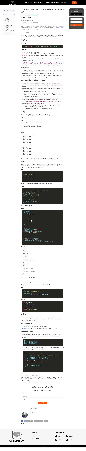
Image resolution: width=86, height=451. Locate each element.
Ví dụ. (5, 24)
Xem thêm (76, 14)
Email (59, 436)
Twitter (59, 439)
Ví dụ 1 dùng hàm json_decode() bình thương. (9, 26)
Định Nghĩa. (6, 15)
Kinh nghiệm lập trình (38, 2)
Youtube (70, 439)
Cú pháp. (6, 17)
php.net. (41, 375)
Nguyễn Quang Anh (33, 412)
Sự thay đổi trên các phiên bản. (8, 22)
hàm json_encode (59, 27)
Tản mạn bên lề (64, 2)
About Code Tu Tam (28, 2)
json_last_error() (26, 328)
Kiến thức (47, 2)
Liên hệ (33, 436)
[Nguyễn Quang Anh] (25, 415)
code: (8, 28)
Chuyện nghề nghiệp (55, 2)
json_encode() (25, 326)
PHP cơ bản (28, 17)
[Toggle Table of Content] (13, 14)
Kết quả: (8, 29)
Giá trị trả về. (8, 20)
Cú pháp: (7, 18)
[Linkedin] (10, 10)
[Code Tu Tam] (14, 2)
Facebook (70, 436)
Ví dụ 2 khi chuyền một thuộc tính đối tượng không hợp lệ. (10, 31)
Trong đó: (7, 19)
